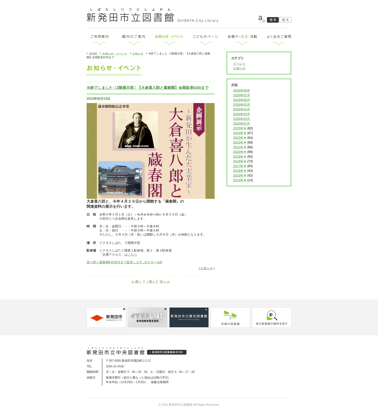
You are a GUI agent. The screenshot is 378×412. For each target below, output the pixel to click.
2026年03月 (241, 114)
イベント (239, 63)
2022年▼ (239, 142)
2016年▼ (239, 170)
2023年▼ (239, 137)
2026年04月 (241, 109)
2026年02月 (241, 119)
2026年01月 (241, 123)
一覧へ (150, 281)
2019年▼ (239, 156)
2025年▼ (239, 128)
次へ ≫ (165, 281)
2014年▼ (239, 180)
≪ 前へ (136, 281)
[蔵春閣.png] (151, 197)
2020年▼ (239, 152)
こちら (132, 254)
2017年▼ (239, 166)
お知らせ (137, 53)
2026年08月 (241, 90)
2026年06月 (241, 100)
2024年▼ (239, 133)
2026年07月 (241, 95)
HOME (93, 53)
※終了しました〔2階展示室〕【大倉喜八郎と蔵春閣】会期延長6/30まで (147, 88)
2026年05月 (241, 104)
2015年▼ (239, 175)
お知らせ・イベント (114, 53)
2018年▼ (239, 161)
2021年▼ (239, 147)
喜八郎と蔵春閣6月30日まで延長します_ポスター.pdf (124, 262)
